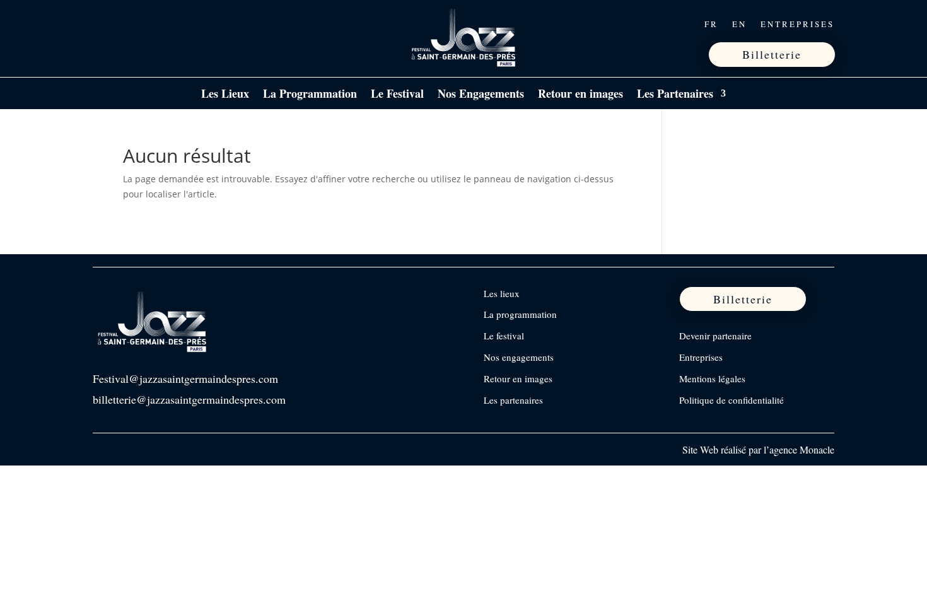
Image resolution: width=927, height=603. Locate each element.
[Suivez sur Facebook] (103, 24)
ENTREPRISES (797, 25)
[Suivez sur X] (156, 24)
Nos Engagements (481, 95)
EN (739, 25)
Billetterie (772, 54)
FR (711, 25)
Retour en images (580, 95)
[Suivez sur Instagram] (130, 24)
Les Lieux (225, 95)
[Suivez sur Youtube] (183, 24)
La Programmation (310, 95)
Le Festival (397, 95)
